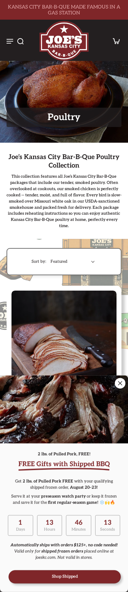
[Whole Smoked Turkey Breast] (64, 343)
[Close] (120, 383)
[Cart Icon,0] (114, 41)
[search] (20, 40)
